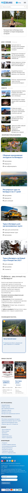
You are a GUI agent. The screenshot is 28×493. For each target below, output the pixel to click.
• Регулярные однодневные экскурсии (10, 419)
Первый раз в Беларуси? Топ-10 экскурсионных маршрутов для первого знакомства (18, 56)
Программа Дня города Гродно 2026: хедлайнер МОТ (13, 30)
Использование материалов (9, 446)
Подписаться (6, 483)
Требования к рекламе (7, 451)
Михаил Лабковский (19, 381)
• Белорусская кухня (6, 411)
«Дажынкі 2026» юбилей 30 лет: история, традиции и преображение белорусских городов (18, 129)
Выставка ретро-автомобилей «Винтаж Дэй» (7, 382)
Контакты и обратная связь (9, 452)
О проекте (4, 442)
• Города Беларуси (5, 405)
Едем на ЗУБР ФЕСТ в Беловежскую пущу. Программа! (17, 118)
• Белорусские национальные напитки (10, 413)
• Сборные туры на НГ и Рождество (9, 424)
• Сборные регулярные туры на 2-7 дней (11, 420)
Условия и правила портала (9, 444)
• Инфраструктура (5, 406)
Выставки (5, 385)
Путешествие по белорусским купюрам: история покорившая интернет (18, 47)
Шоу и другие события (19, 385)
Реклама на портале (7, 449)
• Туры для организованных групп (9, 422)
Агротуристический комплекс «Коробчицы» (13, 339)
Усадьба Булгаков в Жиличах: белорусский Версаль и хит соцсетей (18, 72)
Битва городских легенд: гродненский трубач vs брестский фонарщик (18, 63)
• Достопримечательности (7, 408)
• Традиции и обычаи (6, 410)
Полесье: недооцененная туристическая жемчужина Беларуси (18, 81)
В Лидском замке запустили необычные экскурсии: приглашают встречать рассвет (18, 110)
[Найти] (24, 7)
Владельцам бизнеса (7, 447)
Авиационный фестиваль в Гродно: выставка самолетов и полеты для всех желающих (18, 93)
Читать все (14, 42)
